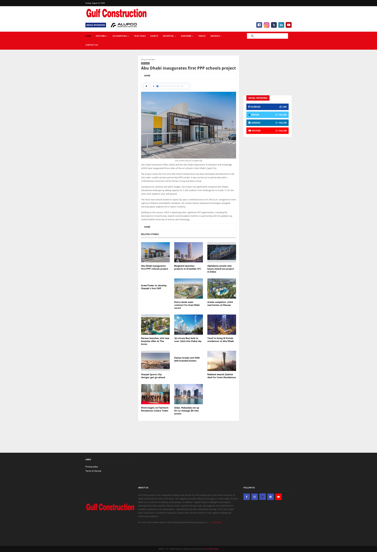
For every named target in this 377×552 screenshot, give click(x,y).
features (101, 36)
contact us (91, 45)
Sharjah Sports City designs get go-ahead (153, 376)
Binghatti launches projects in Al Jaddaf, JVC (187, 267)
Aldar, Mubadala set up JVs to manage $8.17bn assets (186, 410)
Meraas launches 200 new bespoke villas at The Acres (155, 341)
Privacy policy (91, 467)
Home (88, 36)
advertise (168, 36)
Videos (202, 36)
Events (154, 36)
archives (215, 36)
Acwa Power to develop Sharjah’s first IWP (154, 287)
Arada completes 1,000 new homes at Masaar (220, 304)
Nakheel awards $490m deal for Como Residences (221, 376)
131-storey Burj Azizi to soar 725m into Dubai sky (187, 340)
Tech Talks (139, 36)
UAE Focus (145, 63)
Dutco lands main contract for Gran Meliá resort (187, 305)
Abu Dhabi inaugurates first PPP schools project (154, 267)
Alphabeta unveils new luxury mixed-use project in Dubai (220, 269)
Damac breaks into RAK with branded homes (187, 359)
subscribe (186, 36)
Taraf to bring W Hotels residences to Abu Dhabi (220, 340)
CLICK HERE (216, 522)
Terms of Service (93, 471)
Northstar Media (212, 549)
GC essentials (120, 36)
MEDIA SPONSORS (95, 25)
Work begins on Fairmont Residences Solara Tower (154, 409)
